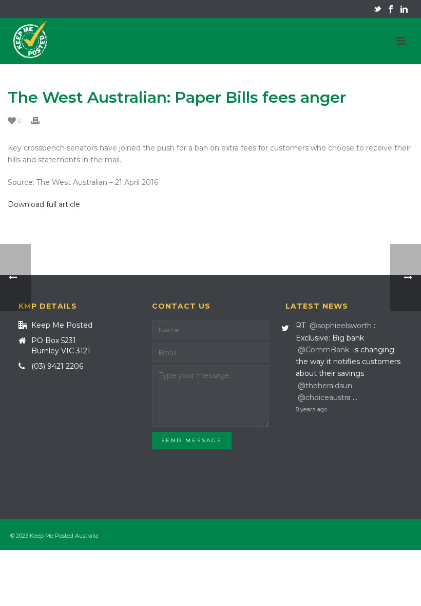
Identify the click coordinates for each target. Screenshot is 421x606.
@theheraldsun (325, 385)
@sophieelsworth (341, 325)
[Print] (40, 120)
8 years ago (311, 409)
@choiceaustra (324, 397)
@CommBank (323, 349)
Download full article (44, 204)
